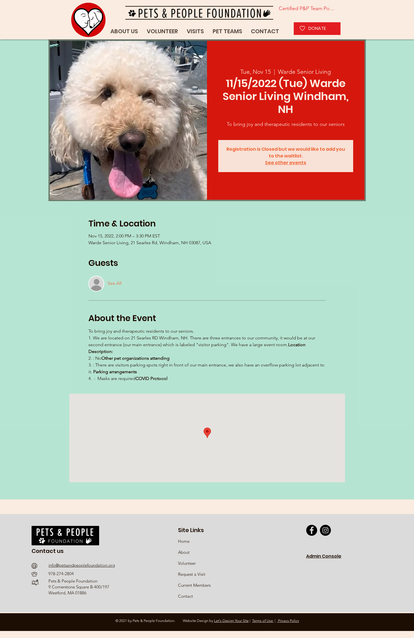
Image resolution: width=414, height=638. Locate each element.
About (184, 552)
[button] (227, 31)
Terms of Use (263, 621)
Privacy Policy (288, 621)
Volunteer (187, 563)
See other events (285, 162)
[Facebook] (311, 530)
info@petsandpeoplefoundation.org (81, 565)
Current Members (194, 585)
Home (184, 541)
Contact (185, 596)
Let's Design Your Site (231, 621)
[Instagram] (325, 530)
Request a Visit (191, 574)
